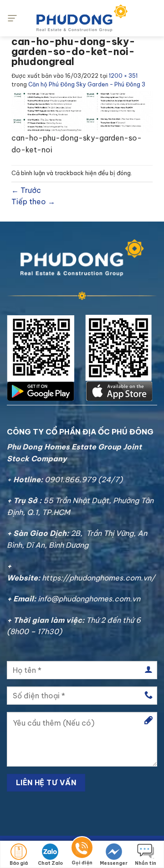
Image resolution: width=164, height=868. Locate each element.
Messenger (114, 863)
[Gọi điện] (82, 849)
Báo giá (19, 863)
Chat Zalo (50, 863)
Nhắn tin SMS (145, 864)
